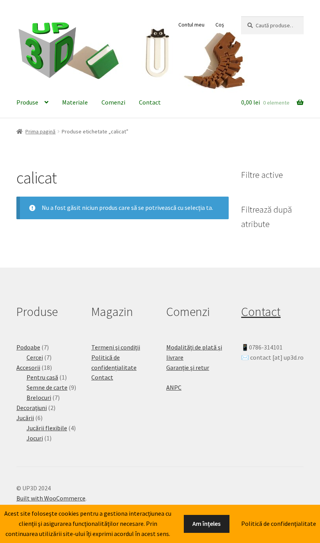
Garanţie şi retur (187, 367)
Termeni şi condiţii (115, 347)
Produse (27, 102)
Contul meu (191, 24)
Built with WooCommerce (50, 498)
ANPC (173, 387)
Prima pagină (40, 131)
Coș (219, 24)
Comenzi (113, 102)
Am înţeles (206, 523)
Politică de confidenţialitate (278, 523)
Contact (150, 102)
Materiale (75, 102)
